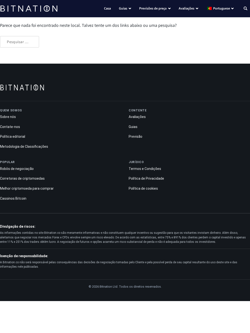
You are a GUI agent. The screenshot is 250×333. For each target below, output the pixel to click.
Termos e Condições (145, 169)
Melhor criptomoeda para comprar (27, 188)
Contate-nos (10, 127)
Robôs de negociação (17, 169)
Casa (107, 8)
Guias (123, 8)
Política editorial (12, 136)
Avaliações (186, 8)
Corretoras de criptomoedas (22, 178)
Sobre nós (8, 117)
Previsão (135, 136)
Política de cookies (143, 188)
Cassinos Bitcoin (13, 198)
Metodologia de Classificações (24, 146)
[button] (245, 9)
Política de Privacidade (146, 178)
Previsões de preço (153, 8)
